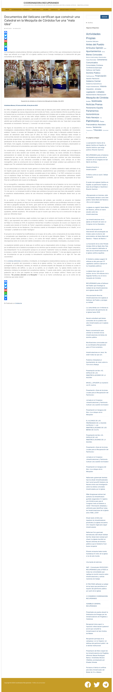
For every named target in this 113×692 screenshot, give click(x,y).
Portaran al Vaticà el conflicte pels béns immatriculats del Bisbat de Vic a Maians (96, 670)
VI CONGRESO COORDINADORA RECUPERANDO (97, 597)
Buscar (104, 17)
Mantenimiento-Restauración (96, 95)
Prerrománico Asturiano (96, 124)
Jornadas (98, 89)
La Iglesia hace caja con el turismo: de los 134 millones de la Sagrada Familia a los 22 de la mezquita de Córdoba (97, 274)
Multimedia (97, 101)
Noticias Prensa (94, 104)
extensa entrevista (14, 261)
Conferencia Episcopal (94, 68)
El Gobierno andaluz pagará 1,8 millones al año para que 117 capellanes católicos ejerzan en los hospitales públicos (96, 262)
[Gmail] (42, 41)
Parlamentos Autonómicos (92, 112)
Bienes (103, 51)
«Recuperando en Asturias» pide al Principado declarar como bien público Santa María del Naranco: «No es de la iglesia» (97, 198)
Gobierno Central (93, 81)
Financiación (100, 76)
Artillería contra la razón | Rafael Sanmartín (97, 176)
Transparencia (89, 130)
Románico (89, 127)
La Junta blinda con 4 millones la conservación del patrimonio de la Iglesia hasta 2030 (97, 310)
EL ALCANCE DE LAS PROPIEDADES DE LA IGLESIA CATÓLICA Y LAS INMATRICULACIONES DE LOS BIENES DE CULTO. (96, 425)
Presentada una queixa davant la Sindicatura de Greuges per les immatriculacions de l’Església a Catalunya (97, 615)
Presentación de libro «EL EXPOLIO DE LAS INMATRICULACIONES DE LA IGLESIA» (96, 374)
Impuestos (90, 89)
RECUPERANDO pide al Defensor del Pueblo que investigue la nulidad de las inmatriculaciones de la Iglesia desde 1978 (97, 286)
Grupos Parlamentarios (92, 86)
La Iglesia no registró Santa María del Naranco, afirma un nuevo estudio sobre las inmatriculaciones (97, 210)
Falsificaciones (90, 76)
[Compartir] (42, 49)
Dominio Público (93, 73)
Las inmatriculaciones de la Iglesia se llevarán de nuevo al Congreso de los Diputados (96, 222)
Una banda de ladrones (94, 562)
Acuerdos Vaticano (92, 41)
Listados (100, 92)
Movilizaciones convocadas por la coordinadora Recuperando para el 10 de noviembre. (96, 345)
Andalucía (17, 28)
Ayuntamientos (93, 51)
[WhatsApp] (42, 43)
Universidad (105, 130)
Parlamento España (94, 108)
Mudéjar (88, 101)
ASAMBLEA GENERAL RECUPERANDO (93, 605)
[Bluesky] (42, 38)
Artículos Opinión (94, 48)
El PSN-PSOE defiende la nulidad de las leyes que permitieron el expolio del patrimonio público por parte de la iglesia (97, 587)
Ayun (105, 48)
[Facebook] (42, 32)
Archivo (90, 23)
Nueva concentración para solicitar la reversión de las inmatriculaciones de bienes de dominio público (96, 334)
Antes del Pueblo (95, 44)
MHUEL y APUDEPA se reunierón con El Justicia (97, 384)
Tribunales (97, 130)
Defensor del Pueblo (93, 70)
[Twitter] (42, 35)
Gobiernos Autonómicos (94, 84)
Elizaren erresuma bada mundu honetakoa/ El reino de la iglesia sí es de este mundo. (97, 553)
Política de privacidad (38, 682)
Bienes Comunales (94, 54)
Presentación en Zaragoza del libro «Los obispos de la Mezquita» (96, 412)
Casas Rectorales (91, 60)
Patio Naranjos (92, 117)
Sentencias (97, 127)
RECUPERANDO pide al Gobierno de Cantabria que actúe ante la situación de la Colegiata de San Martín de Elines (97, 158)
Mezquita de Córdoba (97, 97)
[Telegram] (42, 46)
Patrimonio (92, 121)
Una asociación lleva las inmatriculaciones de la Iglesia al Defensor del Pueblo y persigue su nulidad (97, 299)
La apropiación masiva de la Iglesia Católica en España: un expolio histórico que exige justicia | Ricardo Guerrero (96, 146)
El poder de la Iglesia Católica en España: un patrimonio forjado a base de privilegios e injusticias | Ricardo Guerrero (97, 185)
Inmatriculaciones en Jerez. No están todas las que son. (96, 353)
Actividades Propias (93, 36)
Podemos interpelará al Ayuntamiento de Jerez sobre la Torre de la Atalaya (96, 362)
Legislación (91, 92)
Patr (101, 117)
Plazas (102, 121)
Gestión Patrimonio (92, 78)
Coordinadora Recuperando (41, 3)
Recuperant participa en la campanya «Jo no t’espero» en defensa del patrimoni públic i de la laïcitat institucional (97, 642)
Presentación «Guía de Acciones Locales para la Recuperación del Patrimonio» (97, 392)
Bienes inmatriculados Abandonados (96, 57)
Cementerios (102, 60)
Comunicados (92, 62)
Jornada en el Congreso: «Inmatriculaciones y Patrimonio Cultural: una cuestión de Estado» (97, 402)
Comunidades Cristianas (94, 65)
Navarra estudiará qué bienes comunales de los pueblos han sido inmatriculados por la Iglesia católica (97, 321)
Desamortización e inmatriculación (92, 168)
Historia (103, 86)
